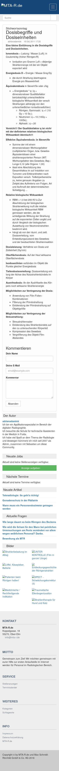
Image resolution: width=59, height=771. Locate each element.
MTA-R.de (7, 741)
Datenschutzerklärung (12, 737)
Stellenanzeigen (10, 683)
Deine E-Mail (13, 365)
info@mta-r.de (12, 637)
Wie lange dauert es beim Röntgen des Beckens (29, 522)
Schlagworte (8, 712)
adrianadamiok (15, 41)
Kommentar (12, 377)
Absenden (13, 403)
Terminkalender (9, 687)
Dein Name (12, 353)
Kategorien (7, 708)
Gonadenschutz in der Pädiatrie (20, 500)
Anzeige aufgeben (30, 468)
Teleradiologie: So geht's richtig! (20, 495)
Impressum (7, 733)
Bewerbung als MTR (13, 538)
